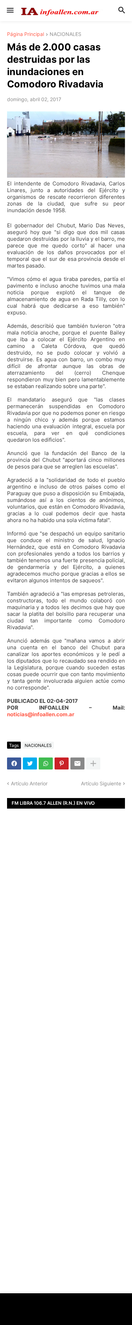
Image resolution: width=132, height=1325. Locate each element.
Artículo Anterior (29, 783)
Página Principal (25, 34)
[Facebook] (14, 763)
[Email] (77, 763)
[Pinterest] (62, 763)
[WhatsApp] (46, 763)
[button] (9, 11)
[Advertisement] (66, 927)
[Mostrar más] (93, 763)
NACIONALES (65, 34)
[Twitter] (30, 763)
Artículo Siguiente (101, 783)
